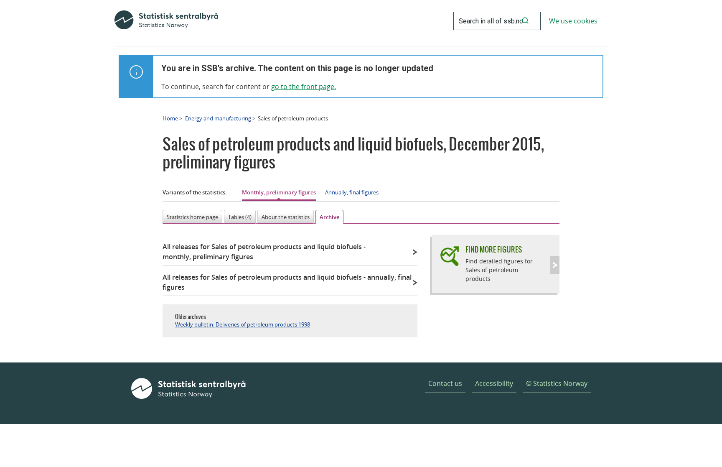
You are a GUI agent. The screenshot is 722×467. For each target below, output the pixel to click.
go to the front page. (303, 86)
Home (170, 118)
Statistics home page (192, 217)
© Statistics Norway (556, 383)
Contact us (445, 383)
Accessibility (494, 383)
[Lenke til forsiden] (166, 20)
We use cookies (573, 21)
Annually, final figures (352, 192)
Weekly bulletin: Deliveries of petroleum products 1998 (242, 324)
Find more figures (493, 249)
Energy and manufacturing (218, 118)
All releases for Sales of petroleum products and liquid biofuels (264, 251)
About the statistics (286, 217)
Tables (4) (240, 217)
